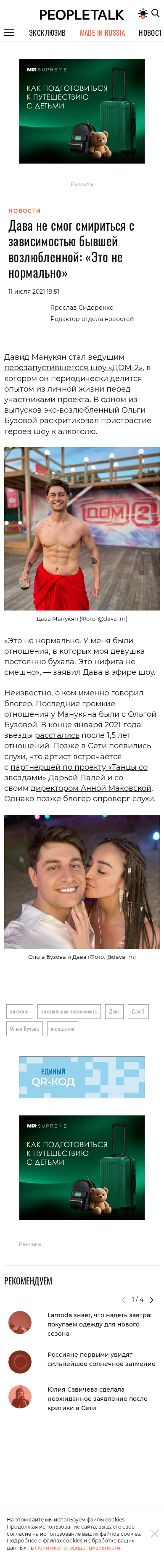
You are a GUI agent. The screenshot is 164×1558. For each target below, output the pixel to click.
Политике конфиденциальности (77, 1548)
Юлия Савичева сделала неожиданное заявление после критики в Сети (98, 1399)
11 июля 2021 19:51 (33, 291)
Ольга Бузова (24, 1028)
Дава (114, 1011)
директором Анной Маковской (91, 788)
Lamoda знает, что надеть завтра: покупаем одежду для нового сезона (99, 1324)
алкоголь (19, 1011)
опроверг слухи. (124, 798)
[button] (151, 1300)
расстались (57, 735)
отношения (62, 1028)
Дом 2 (138, 1011)
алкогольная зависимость (69, 1011)
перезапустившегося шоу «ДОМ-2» (73, 367)
